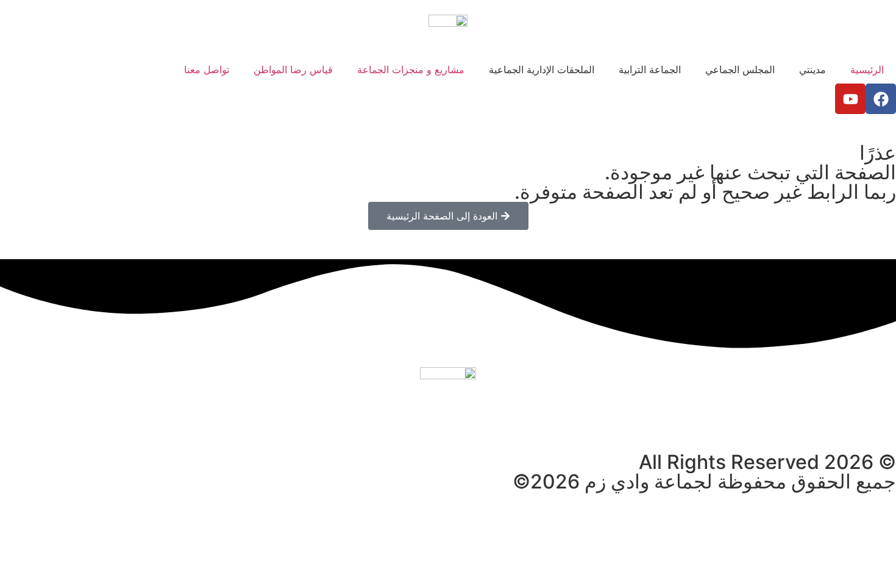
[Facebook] (881, 99)
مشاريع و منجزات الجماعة (410, 69)
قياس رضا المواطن (293, 69)
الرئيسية (867, 69)
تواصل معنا (206, 69)
